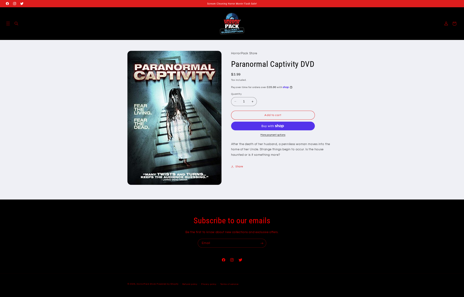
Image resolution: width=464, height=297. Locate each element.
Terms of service (229, 284)
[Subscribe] (262, 243)
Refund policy (190, 284)
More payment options (272, 135)
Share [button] (239, 166)
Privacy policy (208, 284)
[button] (8, 23)
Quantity (236, 94)
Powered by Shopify (168, 284)
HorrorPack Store (146, 284)
